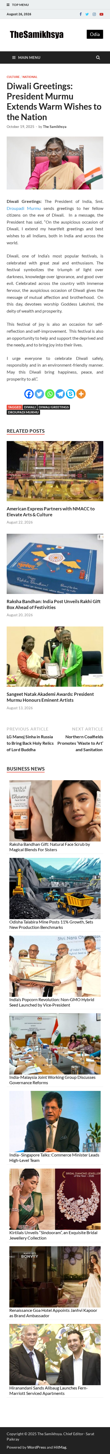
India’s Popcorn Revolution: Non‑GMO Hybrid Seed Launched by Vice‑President (51, 1002)
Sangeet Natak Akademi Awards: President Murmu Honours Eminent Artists (50, 697)
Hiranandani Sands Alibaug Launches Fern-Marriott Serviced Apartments (48, 1390)
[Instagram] (94, 14)
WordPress (36, 1447)
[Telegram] (60, 394)
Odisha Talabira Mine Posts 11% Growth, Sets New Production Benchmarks (51, 924)
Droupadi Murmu (24, 208)
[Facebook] (80, 14)
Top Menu (20, 5)
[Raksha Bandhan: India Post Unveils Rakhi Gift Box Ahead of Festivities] (55, 595)
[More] (81, 394)
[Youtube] (101, 14)
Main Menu (29, 57)
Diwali (30, 407)
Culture (13, 77)
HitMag (60, 1447)
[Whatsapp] (49, 394)
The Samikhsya (54, 126)
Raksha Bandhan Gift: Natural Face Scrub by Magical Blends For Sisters (49, 846)
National (29, 77)
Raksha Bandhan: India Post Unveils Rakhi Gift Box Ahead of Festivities (54, 604)
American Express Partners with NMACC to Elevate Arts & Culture (51, 511)
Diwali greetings (54, 407)
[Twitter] (87, 14)
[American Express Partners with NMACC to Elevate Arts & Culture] (55, 502)
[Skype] (70, 394)
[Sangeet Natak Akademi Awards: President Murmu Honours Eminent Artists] (55, 687)
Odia (95, 34)
